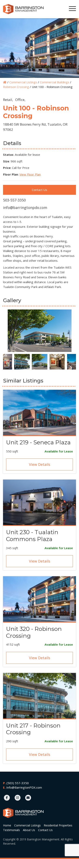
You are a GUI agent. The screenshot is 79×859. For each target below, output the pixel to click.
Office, (20, 99)
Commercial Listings (23, 82)
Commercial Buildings (54, 82)
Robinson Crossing (16, 87)
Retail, (8, 99)
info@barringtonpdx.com (25, 207)
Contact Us (39, 190)
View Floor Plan (30, 174)
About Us (29, 830)
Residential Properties (58, 825)
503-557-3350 (14, 200)
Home (7, 825)
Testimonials (11, 830)
